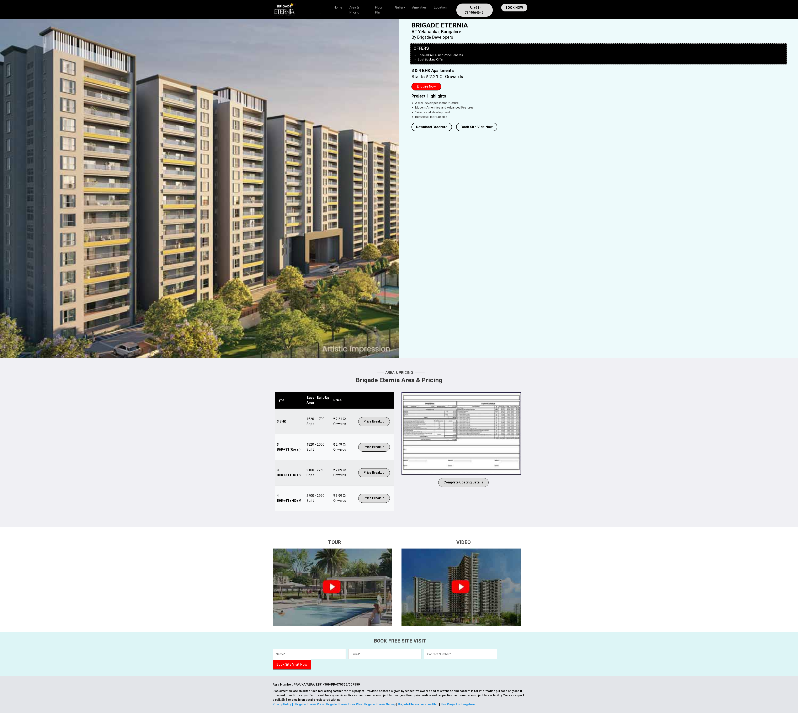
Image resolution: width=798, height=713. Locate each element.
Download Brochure (431, 127)
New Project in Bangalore (457, 704)
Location (440, 7)
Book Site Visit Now (477, 127)
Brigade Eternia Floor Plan (344, 704)
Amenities (419, 7)
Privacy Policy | (283, 704)
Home (338, 7)
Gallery (400, 7)
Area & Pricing (354, 9)
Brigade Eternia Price (310, 704)
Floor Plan (378, 9)
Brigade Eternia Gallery (380, 704)
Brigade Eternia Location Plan (418, 704)
